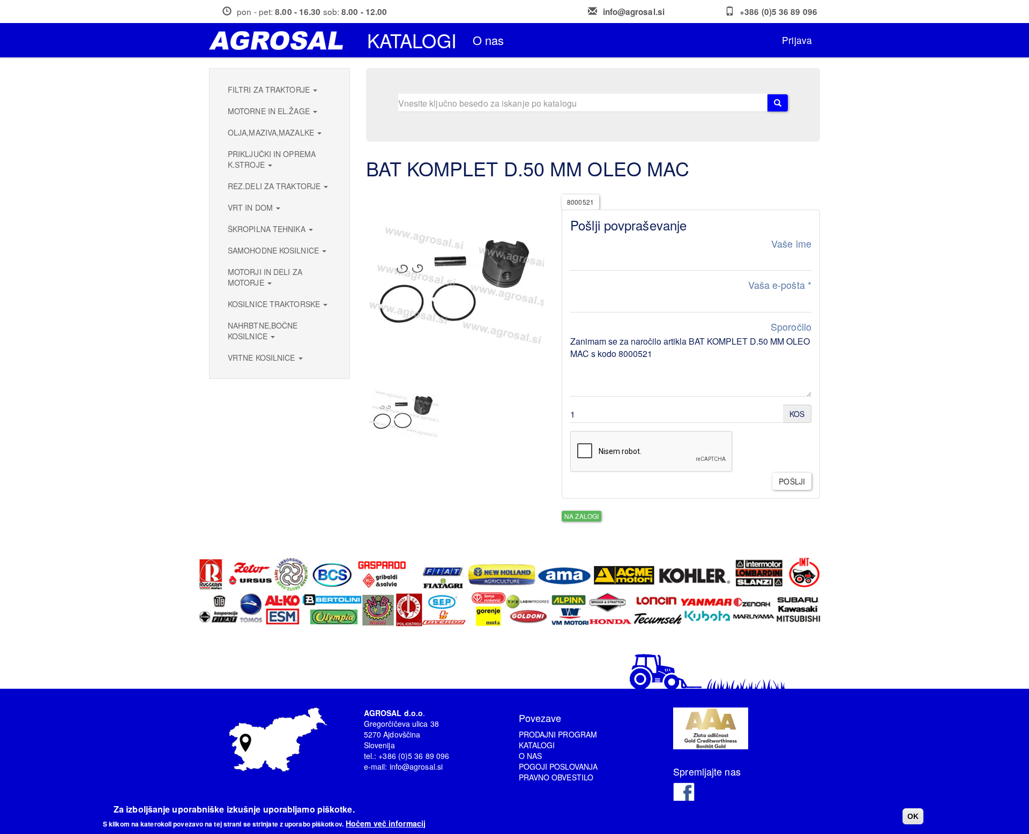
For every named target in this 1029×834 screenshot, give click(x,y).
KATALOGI (537, 745)
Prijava (797, 40)
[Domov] (280, 40)
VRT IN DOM (251, 207)
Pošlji (792, 481)
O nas (488, 40)
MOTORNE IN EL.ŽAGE (270, 111)
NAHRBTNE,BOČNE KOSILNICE (262, 330)
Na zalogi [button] (581, 515)
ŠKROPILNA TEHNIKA (268, 229)
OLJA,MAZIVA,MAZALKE (272, 132)
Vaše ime (791, 243)
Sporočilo (791, 327)
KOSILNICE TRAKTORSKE (275, 304)
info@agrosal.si (634, 12)
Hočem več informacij (386, 823)
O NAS (530, 755)
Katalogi (412, 40)
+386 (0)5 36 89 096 (778, 12)
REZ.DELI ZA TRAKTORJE (275, 186)
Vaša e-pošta (779, 285)
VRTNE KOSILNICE (262, 357)
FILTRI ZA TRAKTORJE (270, 89)
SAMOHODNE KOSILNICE (274, 250)
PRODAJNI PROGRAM (558, 734)
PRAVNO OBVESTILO (556, 777)
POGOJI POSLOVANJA (558, 766)
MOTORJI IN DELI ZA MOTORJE (265, 277)
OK (913, 816)
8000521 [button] (580, 201)
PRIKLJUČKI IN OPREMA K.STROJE (272, 159)
